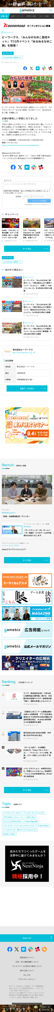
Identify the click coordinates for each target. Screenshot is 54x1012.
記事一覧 (4, 16)
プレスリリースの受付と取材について (27, 966)
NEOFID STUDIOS (9, 834)
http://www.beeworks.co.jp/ (22, 352)
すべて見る (27, 248)
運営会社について (27, 957)
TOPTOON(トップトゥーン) (12, 817)
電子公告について (27, 970)
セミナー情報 (44, 16)
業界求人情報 (31, 16)
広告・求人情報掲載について (27, 961)
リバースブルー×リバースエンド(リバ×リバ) (18, 825)
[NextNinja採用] (27, 864)
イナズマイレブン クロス (11, 813)
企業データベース (17, 16)
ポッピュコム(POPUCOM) (12, 821)
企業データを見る (27, 388)
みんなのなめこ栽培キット (12, 57)
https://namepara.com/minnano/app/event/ (20, 145)
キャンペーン (8, 32)
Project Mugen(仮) (31, 821)
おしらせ (27, 975)
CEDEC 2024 (30, 817)
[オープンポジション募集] (27, 25)
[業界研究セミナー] (27, 425)
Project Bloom (43, 825)
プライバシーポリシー (27, 979)
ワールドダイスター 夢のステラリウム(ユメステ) (19, 830)
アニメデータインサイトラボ (34, 813)
